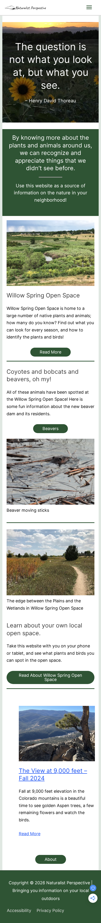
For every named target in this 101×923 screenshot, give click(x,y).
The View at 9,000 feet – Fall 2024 (53, 774)
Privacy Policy (50, 910)
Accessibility (19, 910)
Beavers (50, 428)
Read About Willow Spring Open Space (50, 677)
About (51, 859)
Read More (50, 352)
